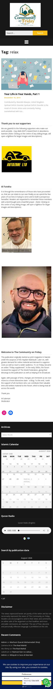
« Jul (3, 598)
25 (18, 587)
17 (11, 582)
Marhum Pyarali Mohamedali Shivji (25, 642)
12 (25, 577)
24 (11, 587)
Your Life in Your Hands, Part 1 (22, 94)
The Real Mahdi (19, 645)
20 (32, 582)
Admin (4, 642)
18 (18, 582)
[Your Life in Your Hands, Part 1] (26, 74)
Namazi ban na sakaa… (22, 652)
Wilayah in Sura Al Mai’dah (21, 655)
